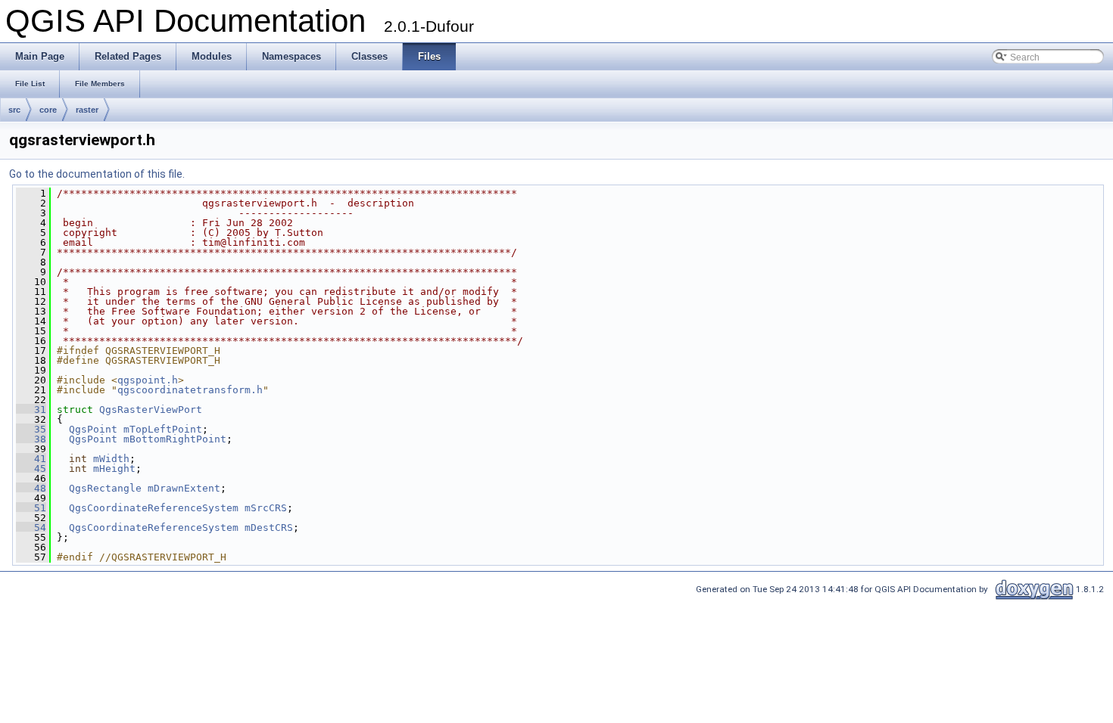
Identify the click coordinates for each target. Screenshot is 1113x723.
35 (31, 429)
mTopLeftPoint (162, 429)
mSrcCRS (266, 508)
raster (87, 109)
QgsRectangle (105, 488)
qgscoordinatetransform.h (190, 390)
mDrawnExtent (184, 488)
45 (31, 468)
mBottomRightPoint (174, 439)
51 (31, 508)
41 (31, 458)
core (48, 109)
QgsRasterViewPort (150, 409)
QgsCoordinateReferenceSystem (153, 508)
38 (31, 439)
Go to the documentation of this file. (97, 174)
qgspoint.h (147, 380)
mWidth (111, 458)
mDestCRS (269, 527)
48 (31, 488)
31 (31, 409)
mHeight (114, 468)
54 (31, 527)
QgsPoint (93, 429)
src (14, 109)
